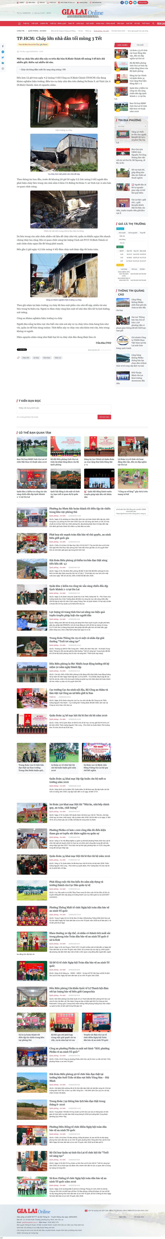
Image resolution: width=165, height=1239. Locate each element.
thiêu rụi (58, 358)
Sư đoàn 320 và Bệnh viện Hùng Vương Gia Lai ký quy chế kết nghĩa (96, 767)
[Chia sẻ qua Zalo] (3, 52)
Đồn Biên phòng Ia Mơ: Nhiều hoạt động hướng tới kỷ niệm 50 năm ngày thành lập (79, 665)
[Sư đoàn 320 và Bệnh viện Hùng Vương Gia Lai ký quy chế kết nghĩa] (96, 752)
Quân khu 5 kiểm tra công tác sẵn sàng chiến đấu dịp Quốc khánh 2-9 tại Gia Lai (131, 93)
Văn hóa (120, 23)
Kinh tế (71, 23)
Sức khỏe (90, 23)
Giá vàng (120, 265)
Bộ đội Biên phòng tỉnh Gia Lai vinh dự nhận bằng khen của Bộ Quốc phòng (139, 67)
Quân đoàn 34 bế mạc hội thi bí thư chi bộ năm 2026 (78, 715)
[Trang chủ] (19, 23)
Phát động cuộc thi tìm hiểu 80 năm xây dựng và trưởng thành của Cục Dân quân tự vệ (76, 883)
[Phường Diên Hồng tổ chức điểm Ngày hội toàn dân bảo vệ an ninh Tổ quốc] (32, 1135)
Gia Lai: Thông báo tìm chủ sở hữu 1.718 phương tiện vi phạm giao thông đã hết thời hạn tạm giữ (131, 324)
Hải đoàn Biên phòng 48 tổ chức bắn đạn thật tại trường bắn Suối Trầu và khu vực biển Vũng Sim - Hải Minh (79, 1077)
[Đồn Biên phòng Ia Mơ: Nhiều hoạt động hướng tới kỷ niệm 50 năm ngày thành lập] (32, 672)
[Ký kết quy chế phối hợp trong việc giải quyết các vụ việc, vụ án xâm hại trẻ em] (64, 1022)
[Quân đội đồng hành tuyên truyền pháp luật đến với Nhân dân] (99, 479)
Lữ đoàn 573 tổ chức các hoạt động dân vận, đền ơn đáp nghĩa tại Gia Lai (138, 54)
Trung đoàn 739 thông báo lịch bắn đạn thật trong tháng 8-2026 (77, 1103)
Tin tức (80, 31)
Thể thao (146, 23)
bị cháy (36, 358)
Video (22, 2)
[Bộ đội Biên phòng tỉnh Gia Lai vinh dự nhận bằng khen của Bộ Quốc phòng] (121, 66)
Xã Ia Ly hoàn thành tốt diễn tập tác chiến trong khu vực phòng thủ (31, 1037)
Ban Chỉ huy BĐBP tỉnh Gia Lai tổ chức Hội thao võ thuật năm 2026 (138, 107)
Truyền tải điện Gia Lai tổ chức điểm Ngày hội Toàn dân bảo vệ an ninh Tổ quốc (96, 1037)
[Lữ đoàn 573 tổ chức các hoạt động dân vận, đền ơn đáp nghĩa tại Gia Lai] (121, 53)
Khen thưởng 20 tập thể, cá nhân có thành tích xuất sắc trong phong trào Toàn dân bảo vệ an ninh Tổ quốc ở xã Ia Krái (79, 936)
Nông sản (120, 228)
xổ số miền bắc (121, 509)
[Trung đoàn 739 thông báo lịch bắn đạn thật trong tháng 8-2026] (32, 1110)
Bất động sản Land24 (133, 509)
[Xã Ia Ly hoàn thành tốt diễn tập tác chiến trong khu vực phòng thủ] (31, 1022)
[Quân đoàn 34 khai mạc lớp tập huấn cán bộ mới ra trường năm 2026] (32, 787)
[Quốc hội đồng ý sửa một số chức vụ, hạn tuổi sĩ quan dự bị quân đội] (66, 479)
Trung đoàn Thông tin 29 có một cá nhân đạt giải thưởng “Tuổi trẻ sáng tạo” (76, 640)
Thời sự (26, 23)
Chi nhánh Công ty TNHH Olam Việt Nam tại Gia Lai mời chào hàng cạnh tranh (131, 342)
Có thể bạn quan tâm (35, 432)
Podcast (53, 2)
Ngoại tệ (120, 247)
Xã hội (137, 23)
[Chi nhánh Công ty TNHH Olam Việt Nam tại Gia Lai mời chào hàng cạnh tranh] (123, 340)
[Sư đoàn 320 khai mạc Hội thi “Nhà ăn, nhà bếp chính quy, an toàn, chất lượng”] (32, 813)
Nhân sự (88, 31)
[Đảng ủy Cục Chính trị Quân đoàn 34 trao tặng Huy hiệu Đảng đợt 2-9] (121, 78)
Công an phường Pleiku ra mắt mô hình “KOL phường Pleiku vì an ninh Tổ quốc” (79, 1050)
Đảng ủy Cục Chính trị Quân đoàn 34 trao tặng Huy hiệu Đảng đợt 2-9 (138, 79)
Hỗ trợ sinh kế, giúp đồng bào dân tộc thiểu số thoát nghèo (139, 174)
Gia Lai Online (34, 1210)
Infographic (96, 2)
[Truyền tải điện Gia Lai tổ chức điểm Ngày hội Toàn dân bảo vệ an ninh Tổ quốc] (96, 1022)
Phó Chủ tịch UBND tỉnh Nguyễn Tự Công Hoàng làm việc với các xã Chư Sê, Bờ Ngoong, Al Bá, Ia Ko (131, 156)
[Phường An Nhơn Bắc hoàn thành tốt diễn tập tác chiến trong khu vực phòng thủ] (32, 517)
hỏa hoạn (46, 358)
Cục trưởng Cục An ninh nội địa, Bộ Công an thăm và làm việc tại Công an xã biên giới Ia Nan (78, 691)
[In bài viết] (3, 68)
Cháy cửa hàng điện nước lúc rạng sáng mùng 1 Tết (43, 69)
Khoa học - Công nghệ (105, 23)
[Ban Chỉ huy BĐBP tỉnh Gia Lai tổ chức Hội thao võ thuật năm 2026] (121, 106)
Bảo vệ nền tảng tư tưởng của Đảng (63, 31)
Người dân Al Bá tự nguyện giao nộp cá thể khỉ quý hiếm (139, 189)
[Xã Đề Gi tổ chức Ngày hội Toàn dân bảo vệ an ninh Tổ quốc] (32, 971)
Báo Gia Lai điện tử (83, 13)
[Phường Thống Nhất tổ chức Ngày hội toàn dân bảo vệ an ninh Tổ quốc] (32, 916)
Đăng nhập (143, 2)
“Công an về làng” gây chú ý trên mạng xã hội (133, 492)
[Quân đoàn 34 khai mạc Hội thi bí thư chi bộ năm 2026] (32, 864)
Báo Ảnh (32, 2)
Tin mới (140, 45)
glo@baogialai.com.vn (29, 1222)
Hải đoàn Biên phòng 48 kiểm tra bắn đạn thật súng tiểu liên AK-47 (78, 562)
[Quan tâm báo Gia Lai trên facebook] (122, 2)
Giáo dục (80, 23)
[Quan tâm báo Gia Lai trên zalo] (126, 2)
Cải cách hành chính (118, 31)
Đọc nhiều (123, 45)
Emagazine (83, 2)
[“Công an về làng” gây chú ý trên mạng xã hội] (133, 479)
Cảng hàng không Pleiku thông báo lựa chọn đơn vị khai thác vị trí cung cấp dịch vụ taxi (131, 360)
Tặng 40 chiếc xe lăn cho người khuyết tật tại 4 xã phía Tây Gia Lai (131, 137)
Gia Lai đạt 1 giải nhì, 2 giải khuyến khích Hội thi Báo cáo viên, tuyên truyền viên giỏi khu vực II (131, 206)
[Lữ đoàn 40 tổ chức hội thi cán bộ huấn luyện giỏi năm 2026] (64, 752)
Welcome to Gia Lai (67, 2)
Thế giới (34, 23)
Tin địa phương (129, 120)
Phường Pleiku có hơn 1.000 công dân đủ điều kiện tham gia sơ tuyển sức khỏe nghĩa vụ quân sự (77, 832)
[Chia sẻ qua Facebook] (3, 46)
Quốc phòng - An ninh (37, 31)
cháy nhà (25, 358)
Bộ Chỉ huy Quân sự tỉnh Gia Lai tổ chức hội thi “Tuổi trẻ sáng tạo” (79, 1154)
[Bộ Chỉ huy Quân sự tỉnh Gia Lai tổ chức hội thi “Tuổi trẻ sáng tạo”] (32, 1161)
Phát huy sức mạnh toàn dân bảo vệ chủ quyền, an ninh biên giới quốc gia (80, 536)
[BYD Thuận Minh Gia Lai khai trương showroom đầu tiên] (123, 375)
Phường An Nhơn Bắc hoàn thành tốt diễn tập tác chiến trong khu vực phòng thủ (80, 510)
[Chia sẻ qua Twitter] (3, 57)
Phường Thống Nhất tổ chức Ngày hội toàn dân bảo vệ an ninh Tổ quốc (79, 909)
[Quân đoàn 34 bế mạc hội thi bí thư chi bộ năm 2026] (32, 724)
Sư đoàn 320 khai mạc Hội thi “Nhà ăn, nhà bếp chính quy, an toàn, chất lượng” (79, 806)
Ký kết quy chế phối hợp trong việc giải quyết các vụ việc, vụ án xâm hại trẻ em (63, 1037)
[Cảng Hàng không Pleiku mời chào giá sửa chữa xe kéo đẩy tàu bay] (123, 302)
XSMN (144, 509)
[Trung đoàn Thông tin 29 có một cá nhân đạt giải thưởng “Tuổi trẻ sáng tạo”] (32, 646)
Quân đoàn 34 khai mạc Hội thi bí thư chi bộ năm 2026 (79, 856)
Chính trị (44, 23)
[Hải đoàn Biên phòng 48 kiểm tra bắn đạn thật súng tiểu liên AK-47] (32, 569)
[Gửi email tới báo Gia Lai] (135, 2)
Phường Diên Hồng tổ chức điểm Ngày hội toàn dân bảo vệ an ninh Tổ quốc (78, 1128)
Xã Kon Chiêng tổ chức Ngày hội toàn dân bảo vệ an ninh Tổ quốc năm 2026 (78, 1180)
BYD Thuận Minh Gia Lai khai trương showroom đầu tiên (130, 378)
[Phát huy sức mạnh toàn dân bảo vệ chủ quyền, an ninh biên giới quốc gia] (32, 543)
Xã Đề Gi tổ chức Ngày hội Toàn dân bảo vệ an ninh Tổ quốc (79, 964)
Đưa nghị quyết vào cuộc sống (138, 31)
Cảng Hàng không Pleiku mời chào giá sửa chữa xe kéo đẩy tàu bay (131, 304)
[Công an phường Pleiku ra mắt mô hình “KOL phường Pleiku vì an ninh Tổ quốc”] (32, 1057)
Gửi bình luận (104, 417)
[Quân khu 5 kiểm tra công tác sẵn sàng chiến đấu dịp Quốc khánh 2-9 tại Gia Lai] (121, 91)
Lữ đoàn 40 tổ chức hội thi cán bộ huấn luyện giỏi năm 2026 (63, 767)
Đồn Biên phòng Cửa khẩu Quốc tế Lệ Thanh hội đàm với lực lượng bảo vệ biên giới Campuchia (78, 990)
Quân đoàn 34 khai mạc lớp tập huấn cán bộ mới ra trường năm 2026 (77, 780)
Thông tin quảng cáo (131, 292)
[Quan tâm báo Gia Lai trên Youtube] (130, 2)
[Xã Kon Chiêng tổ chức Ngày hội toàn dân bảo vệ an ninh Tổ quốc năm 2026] (32, 1187)
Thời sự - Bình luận (58, 23)
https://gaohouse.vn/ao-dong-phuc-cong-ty (131, 513)
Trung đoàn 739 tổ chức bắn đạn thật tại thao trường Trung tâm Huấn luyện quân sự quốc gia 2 (31, 768)
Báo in (42, 2)
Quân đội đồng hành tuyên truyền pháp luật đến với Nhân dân (98, 494)
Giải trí (129, 23)
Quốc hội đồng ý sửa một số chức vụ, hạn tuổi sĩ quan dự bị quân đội (65, 494)
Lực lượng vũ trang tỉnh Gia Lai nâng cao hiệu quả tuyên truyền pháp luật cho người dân (77, 614)
